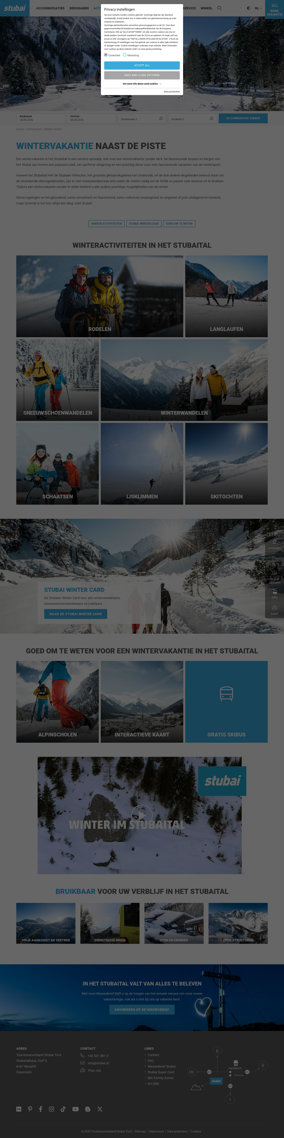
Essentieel (114, 55)
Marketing (133, 55)
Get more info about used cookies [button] (140, 83)
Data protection (172, 91)
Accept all (142, 65)
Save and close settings (142, 75)
